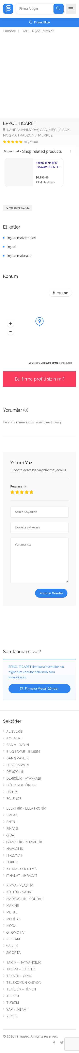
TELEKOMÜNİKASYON (23, 983)
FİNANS (12, 829)
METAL (11, 912)
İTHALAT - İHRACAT (21, 876)
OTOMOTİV (15, 932)
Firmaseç (9, 31)
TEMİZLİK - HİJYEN (21, 989)
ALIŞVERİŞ (14, 731)
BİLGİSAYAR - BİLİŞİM (23, 752)
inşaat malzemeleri (21, 238)
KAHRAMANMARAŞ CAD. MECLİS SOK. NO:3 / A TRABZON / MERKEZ (36, 132)
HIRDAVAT (14, 855)
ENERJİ (11, 822)
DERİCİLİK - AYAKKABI (23, 778)
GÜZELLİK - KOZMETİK (24, 842)
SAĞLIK (12, 946)
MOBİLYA (13, 919)
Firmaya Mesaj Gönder (41, 688)
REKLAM (13, 939)
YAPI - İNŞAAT (17, 1009)
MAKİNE (12, 906)
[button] (10, 323)
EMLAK (12, 815)
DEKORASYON (17, 765)
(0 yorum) (31, 142)
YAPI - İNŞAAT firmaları (38, 31)
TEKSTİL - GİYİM (19, 976)
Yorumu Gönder (51, 593)
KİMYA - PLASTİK (19, 885)
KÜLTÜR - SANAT (19, 892)
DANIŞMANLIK (17, 758)
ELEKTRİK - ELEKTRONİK (26, 808)
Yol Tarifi (62, 292)
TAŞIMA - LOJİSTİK (21, 969)
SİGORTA (13, 953)
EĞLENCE (13, 799)
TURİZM (12, 1003)
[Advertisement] (39, 76)
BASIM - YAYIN (17, 745)
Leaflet (33, 363)
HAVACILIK (14, 849)
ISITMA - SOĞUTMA (21, 869)
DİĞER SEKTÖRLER (21, 785)
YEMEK (12, 1016)
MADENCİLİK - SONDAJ (24, 899)
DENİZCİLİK (15, 772)
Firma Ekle (41, 22)
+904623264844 (19, 207)
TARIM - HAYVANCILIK (23, 962)
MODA (11, 926)
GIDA (10, 835)
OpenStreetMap (50, 363)
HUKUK (12, 862)
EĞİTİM (11, 792)
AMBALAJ (13, 738)
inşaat (11, 247)
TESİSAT (13, 996)
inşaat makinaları (19, 256)
